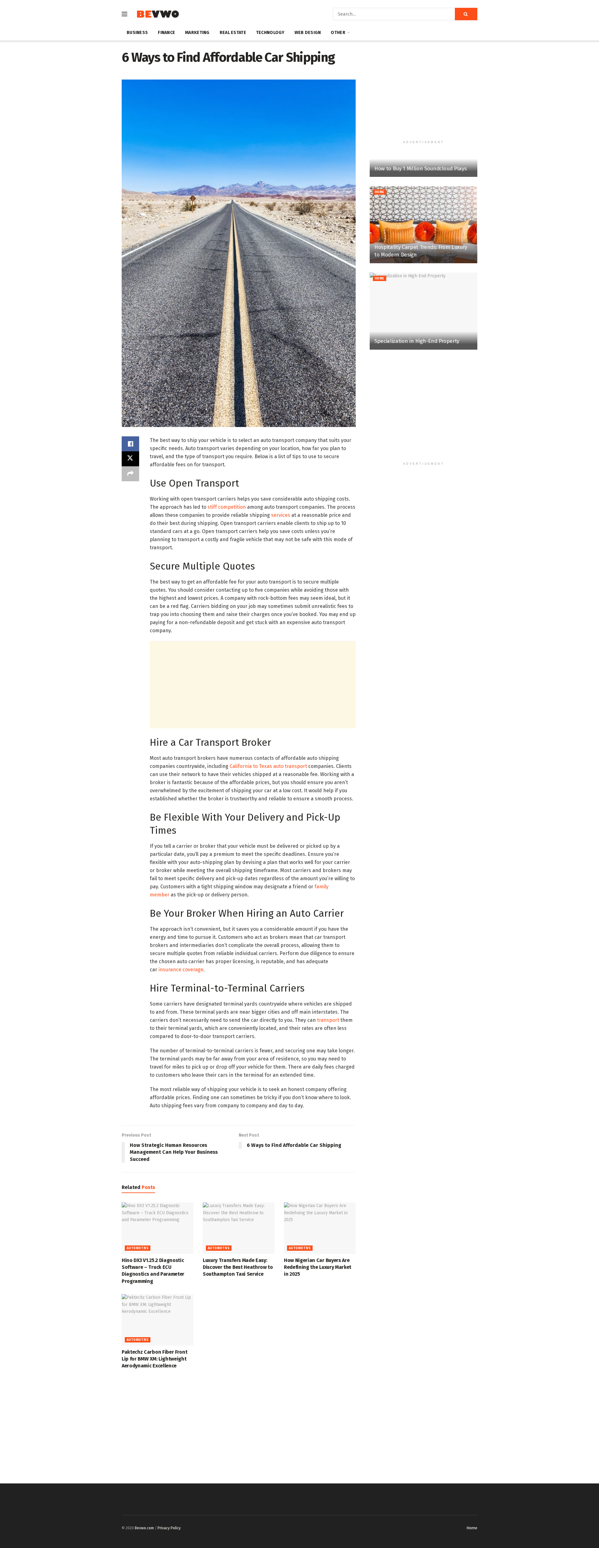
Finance (166, 32)
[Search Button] (466, 14)
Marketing (197, 32)
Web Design (308, 32)
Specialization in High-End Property (416, 341)
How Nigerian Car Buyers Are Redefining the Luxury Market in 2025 (317, 1267)
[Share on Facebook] (130, 443)
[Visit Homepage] (157, 14)
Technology (270, 32)
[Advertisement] (253, 684)
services (280, 515)
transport (327, 1020)
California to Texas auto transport (268, 766)
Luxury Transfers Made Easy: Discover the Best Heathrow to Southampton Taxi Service (238, 1267)
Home (379, 192)
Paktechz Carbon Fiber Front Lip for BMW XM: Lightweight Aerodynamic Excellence (154, 1359)
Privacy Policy (169, 1528)
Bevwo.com (144, 1528)
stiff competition (226, 507)
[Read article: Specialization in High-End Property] (423, 311)
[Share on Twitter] (130, 458)
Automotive (138, 1248)
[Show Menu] (124, 14)
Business (137, 32)
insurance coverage (180, 970)
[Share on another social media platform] (130, 473)
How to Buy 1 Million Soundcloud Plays (420, 168)
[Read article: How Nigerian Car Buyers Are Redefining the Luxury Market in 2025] (320, 1228)
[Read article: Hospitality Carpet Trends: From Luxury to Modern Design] (423, 224)
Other (338, 32)
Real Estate (233, 32)
